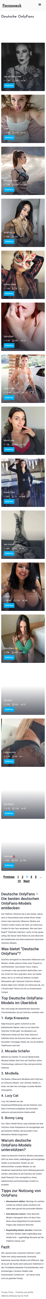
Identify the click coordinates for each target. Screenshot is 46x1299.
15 (19, 881)
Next (27, 881)
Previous (8, 877)
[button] (40, 4)
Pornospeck (11, 5)
